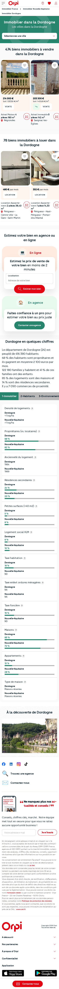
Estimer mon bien (32, 289)
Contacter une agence (29, 325)
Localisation (13, 275)
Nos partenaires (10, 944)
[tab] (9, 396)
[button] (29, 937)
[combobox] (8, 280)
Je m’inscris (47, 832)
